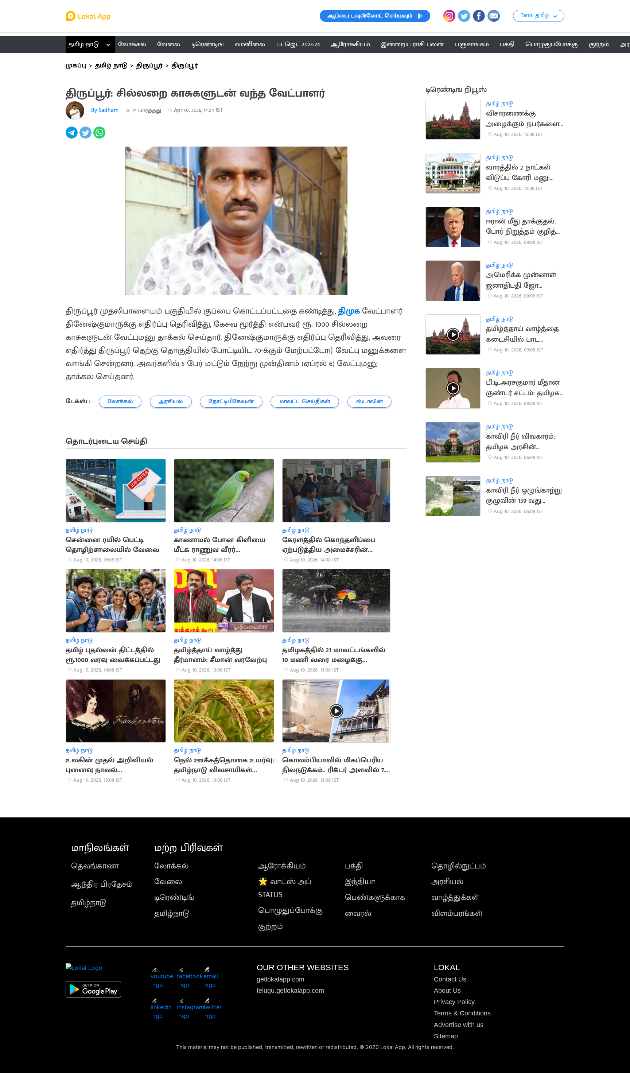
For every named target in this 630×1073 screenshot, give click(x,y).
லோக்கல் (171, 866)
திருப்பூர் (149, 65)
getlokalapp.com (280, 979)
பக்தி (354, 866)
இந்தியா (360, 881)
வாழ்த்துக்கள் (455, 897)
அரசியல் (447, 881)
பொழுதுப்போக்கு (290, 910)
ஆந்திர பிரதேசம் (102, 884)
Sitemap (446, 1036)
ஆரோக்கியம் (282, 866)
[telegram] (72, 137)
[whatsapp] (100, 137)
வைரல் (358, 913)
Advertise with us (458, 1025)
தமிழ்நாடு (88, 903)
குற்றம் (270, 926)
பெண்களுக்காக (375, 897)
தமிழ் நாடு (84, 44)
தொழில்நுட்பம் (458, 866)
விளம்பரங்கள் (456, 913)
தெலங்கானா (95, 866)
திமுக (349, 311)
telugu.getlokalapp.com (290, 990)
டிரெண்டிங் (174, 897)
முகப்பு (76, 65)
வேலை (168, 881)
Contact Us (450, 979)
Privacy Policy (454, 1002)
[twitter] (86, 137)
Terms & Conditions (462, 1013)
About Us (447, 990)
